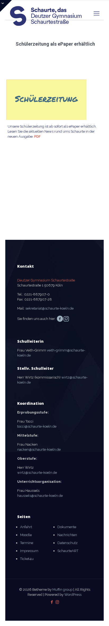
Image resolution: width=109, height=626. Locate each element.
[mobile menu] (96, 13)
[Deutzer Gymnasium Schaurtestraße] (46, 12)
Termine (26, 543)
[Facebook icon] (52, 602)
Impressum (29, 551)
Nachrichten (67, 535)
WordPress (72, 595)
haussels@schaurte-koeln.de (40, 496)
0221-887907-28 (38, 299)
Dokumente (66, 527)
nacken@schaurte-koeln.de (39, 449)
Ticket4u (27, 559)
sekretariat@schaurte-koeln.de (49, 308)
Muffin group (62, 590)
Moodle (26, 535)
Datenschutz (67, 543)
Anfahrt (26, 527)
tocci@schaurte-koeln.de (36, 426)
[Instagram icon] (57, 602)
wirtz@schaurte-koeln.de (37, 473)
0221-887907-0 (37, 294)
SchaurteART (67, 551)
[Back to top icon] (98, 615)
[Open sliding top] (6, 6)
